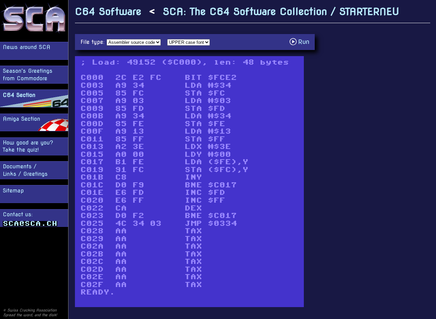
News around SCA (26, 47)
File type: (93, 42)
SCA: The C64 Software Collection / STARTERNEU (281, 11)
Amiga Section (21, 119)
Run (301, 41)
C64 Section (19, 95)
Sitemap (13, 190)
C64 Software (108, 11)
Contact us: (18, 214)
